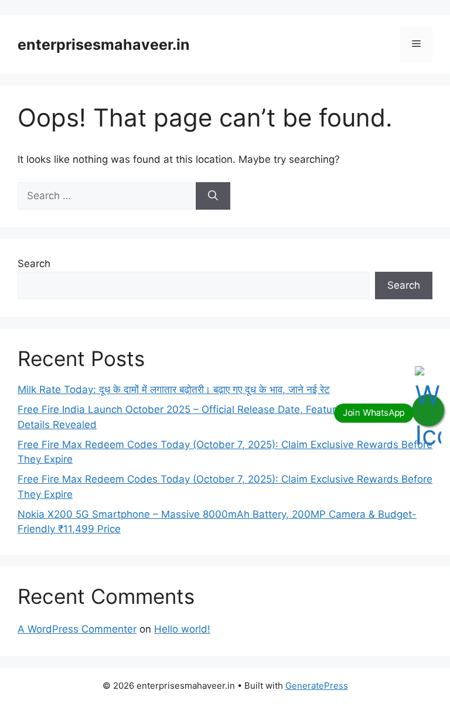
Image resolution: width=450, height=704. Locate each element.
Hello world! (182, 629)
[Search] (213, 196)
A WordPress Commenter (77, 629)
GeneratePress (316, 685)
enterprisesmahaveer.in (104, 44)
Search (34, 263)
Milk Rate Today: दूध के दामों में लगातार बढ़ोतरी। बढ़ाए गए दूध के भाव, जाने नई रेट (174, 389)
